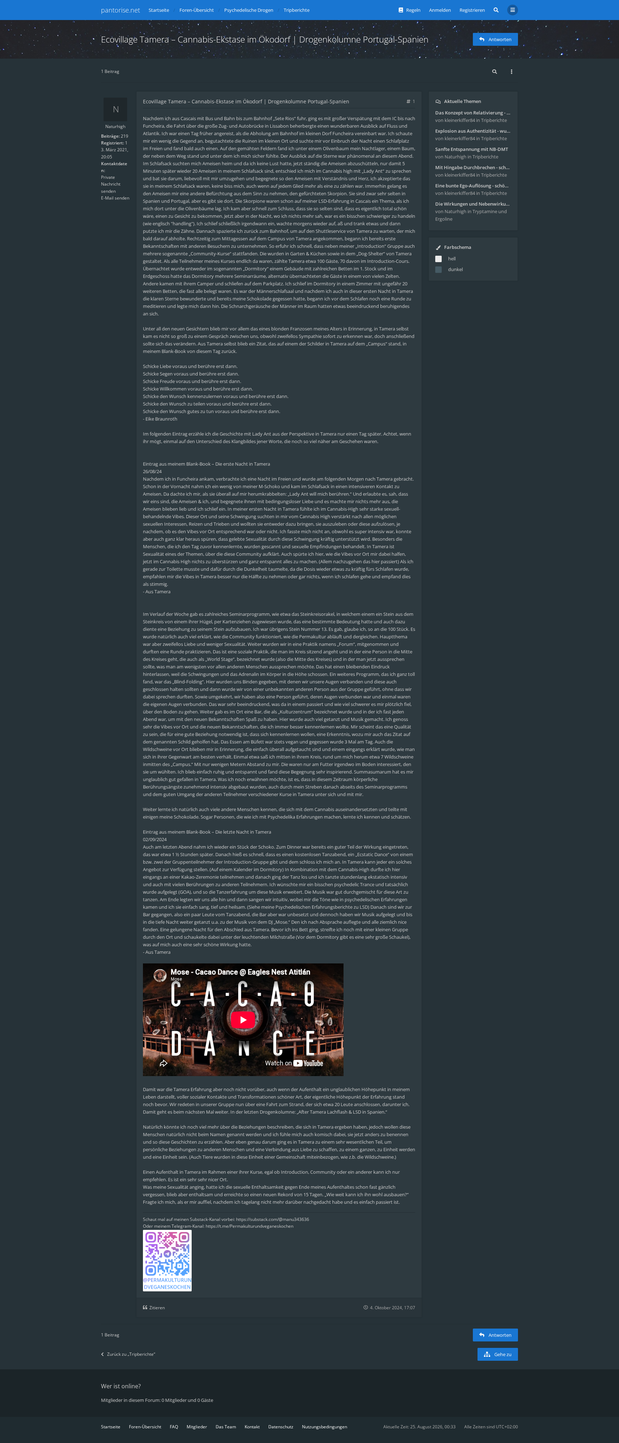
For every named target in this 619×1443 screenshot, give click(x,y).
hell (452, 258)
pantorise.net (120, 10)
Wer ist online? (121, 1386)
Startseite (110, 1427)
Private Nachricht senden (110, 184)
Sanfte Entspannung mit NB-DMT (471, 149)
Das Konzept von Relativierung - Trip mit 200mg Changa (473, 112)
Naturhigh (115, 126)
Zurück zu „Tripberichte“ (131, 1354)
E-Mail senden (115, 198)
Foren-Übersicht (145, 1427)
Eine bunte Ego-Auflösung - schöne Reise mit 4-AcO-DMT (473, 185)
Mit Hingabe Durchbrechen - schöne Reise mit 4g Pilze (473, 167)
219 (124, 136)
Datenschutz (280, 1427)
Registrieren (472, 10)
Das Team (226, 1427)
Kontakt (252, 1427)
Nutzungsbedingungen (324, 1427)
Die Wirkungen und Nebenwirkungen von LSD (473, 204)
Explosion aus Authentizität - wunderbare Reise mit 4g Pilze (473, 131)
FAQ (174, 1427)
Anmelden (440, 10)
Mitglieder (197, 1427)
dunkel (455, 269)
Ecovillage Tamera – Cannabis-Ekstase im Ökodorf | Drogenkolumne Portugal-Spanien (264, 39)
